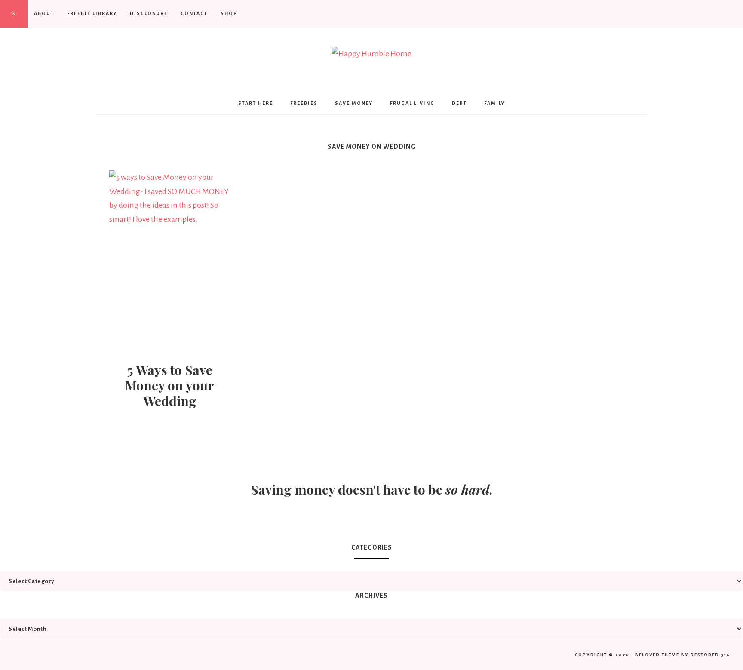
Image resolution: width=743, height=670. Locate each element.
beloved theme (657, 654)
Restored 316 (710, 654)
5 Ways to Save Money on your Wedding (169, 385)
